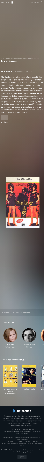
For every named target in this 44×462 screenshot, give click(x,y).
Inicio (3, 58)
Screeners (27, 441)
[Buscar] (42, 2)
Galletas (17, 437)
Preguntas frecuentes (24, 431)
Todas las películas (28, 429)
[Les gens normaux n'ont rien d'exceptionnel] (10, 376)
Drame (24, 58)
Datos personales (22, 439)
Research (35, 441)
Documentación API (9, 431)
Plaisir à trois (34, 58)
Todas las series (15, 429)
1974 (18, 58)
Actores (5, 313)
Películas (10, 58)
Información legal (8, 437)
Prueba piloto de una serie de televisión (14, 443)
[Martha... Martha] (29, 376)
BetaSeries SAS (11, 441)
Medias (20, 441)
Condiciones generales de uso (30, 437)
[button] (10, 338)
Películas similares (21, 313)
